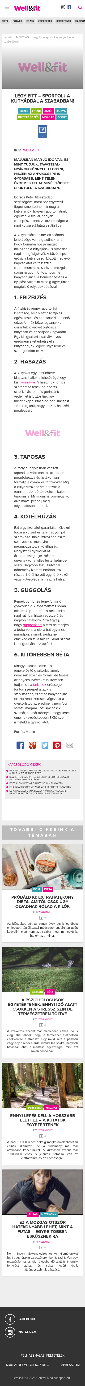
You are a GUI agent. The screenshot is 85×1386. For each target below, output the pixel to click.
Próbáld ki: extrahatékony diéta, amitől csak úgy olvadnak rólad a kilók (42, 902)
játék (48, 111)
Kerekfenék (63, 21)
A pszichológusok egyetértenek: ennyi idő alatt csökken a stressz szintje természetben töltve (42, 1006)
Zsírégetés (45, 21)
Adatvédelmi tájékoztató (27, 1365)
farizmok (39, 685)
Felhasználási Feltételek (42, 1356)
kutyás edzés (28, 117)
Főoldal (8, 37)
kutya (61, 111)
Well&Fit (31, 150)
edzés (24, 111)
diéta (48, 889)
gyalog (37, 992)
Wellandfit (45, 912)
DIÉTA (5, 21)
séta (50, 992)
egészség (35, 1107)
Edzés (30, 21)
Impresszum (70, 1365)
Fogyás (17, 21)
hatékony (48, 1214)
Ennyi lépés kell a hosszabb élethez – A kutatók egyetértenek (42, 1120)
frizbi (36, 111)
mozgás (48, 117)
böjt (36, 889)
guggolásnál (32, 625)
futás (33, 1214)
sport (62, 117)
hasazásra (27, 382)
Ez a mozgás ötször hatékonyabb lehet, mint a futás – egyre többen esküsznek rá (42, 1229)
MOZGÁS (22, 37)
